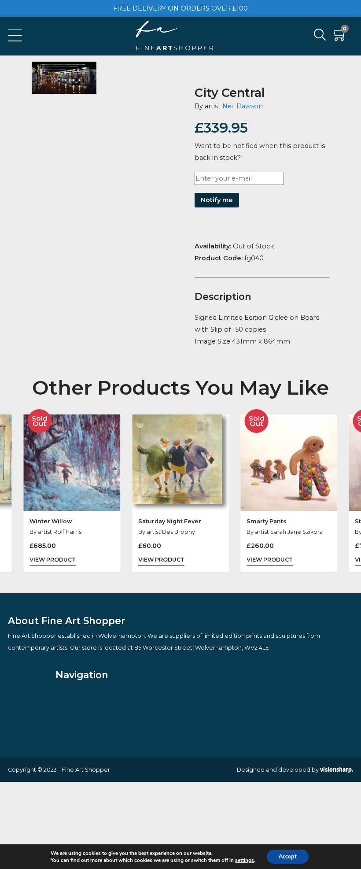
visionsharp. (336, 769)
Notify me (217, 200)
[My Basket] (340, 37)
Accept (288, 856)
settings (244, 860)
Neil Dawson (242, 106)
